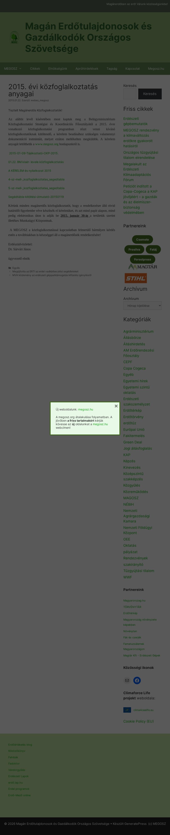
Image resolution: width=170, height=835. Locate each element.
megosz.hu (85, 409)
